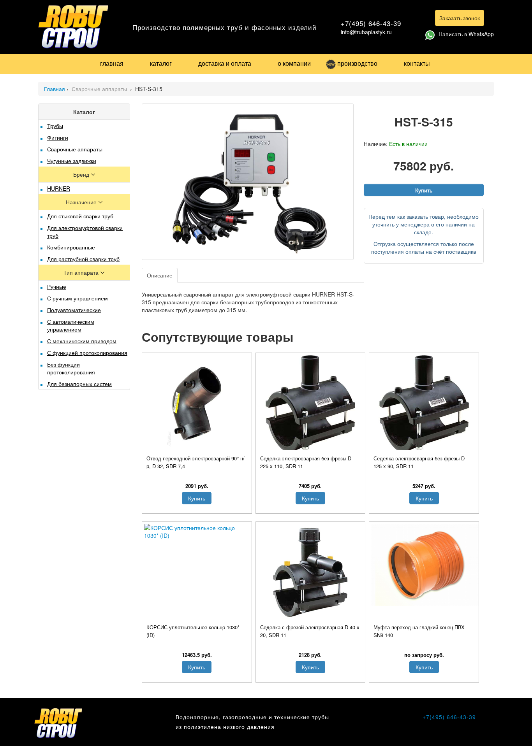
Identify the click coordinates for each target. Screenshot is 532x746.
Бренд (82, 174)
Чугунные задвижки (71, 161)
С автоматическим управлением (70, 325)
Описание (160, 275)
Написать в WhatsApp (466, 34)
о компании (294, 63)
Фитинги (57, 137)
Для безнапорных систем (79, 384)
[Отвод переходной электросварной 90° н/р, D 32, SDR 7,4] (197, 403)
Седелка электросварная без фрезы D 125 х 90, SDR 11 (419, 462)
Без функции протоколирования (71, 368)
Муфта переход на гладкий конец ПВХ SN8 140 (419, 631)
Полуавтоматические (74, 310)
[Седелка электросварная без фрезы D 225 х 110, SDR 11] (310, 403)
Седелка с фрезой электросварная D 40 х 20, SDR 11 (309, 631)
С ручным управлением (77, 298)
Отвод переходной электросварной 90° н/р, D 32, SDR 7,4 (195, 462)
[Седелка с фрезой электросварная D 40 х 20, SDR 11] (310, 572)
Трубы (55, 126)
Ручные (56, 286)
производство (357, 63)
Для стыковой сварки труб (80, 216)
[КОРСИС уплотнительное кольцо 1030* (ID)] (197, 531)
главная (111, 63)
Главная (54, 89)
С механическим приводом (81, 341)
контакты (417, 63)
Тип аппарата (81, 272)
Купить (423, 190)
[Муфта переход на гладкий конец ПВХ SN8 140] (424, 565)
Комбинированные (71, 247)
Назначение (82, 202)
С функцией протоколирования (87, 352)
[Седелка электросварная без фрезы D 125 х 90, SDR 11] (424, 403)
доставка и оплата (224, 63)
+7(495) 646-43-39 (371, 23)
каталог (161, 63)
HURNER (58, 188)
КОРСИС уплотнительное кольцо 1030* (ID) (193, 631)
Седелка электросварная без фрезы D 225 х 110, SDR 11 (305, 462)
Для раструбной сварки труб (83, 259)
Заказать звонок (459, 18)
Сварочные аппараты (100, 89)
